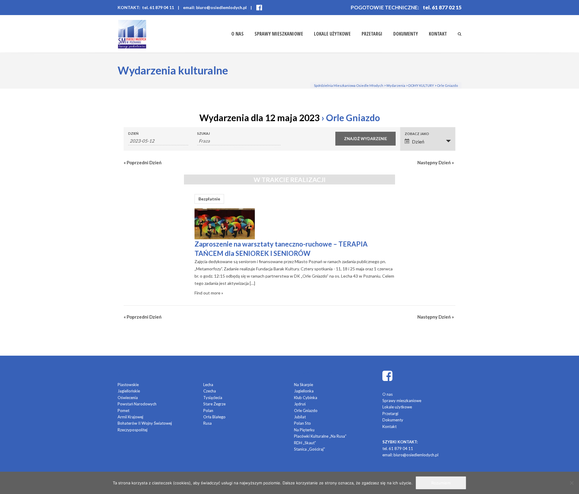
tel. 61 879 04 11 (397, 448)
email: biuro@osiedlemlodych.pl (215, 7)
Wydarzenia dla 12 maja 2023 (259, 117)
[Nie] (571, 483)
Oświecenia (128, 397)
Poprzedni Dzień (143, 162)
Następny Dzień (435, 162)
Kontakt (438, 33)
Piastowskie (128, 384)
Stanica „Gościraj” (309, 449)
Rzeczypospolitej (132, 429)
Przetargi (372, 33)
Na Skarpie (303, 384)
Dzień (133, 133)
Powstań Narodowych (137, 403)
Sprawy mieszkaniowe (279, 33)
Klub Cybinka (305, 397)
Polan (208, 410)
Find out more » (209, 292)
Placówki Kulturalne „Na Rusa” (320, 436)
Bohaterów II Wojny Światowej (145, 423)
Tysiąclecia (212, 397)
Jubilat (300, 416)
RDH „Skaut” (305, 442)
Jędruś (300, 403)
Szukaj (203, 133)
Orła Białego (214, 416)
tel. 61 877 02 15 (442, 7)
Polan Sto (302, 423)
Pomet (123, 410)
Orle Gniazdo (306, 410)
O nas (237, 33)
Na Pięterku (304, 429)
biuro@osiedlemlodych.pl (416, 454)
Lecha (208, 384)
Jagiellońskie (129, 391)
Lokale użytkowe (332, 33)
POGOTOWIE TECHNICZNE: (385, 7)
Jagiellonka (304, 391)
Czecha (209, 391)
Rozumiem (441, 482)
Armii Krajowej (130, 416)
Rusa (207, 423)
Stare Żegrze (214, 403)
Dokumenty (405, 33)
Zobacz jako (417, 133)
